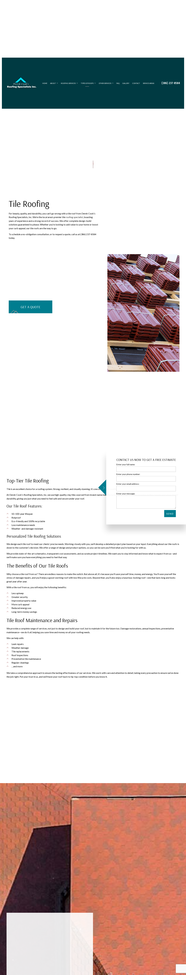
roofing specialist (74, 218)
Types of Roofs (87, 84)
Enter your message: (125, 493)
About (53, 84)
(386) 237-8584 (171, 84)
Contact (136, 84)
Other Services (105, 84)
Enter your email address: (127, 484)
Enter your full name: (125, 464)
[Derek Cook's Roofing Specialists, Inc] (21, 83)
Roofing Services (68, 84)
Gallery (125, 84)
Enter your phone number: (128, 474)
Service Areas (148, 84)
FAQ (117, 84)
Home (44, 84)
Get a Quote (30, 308)
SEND (170, 513)
